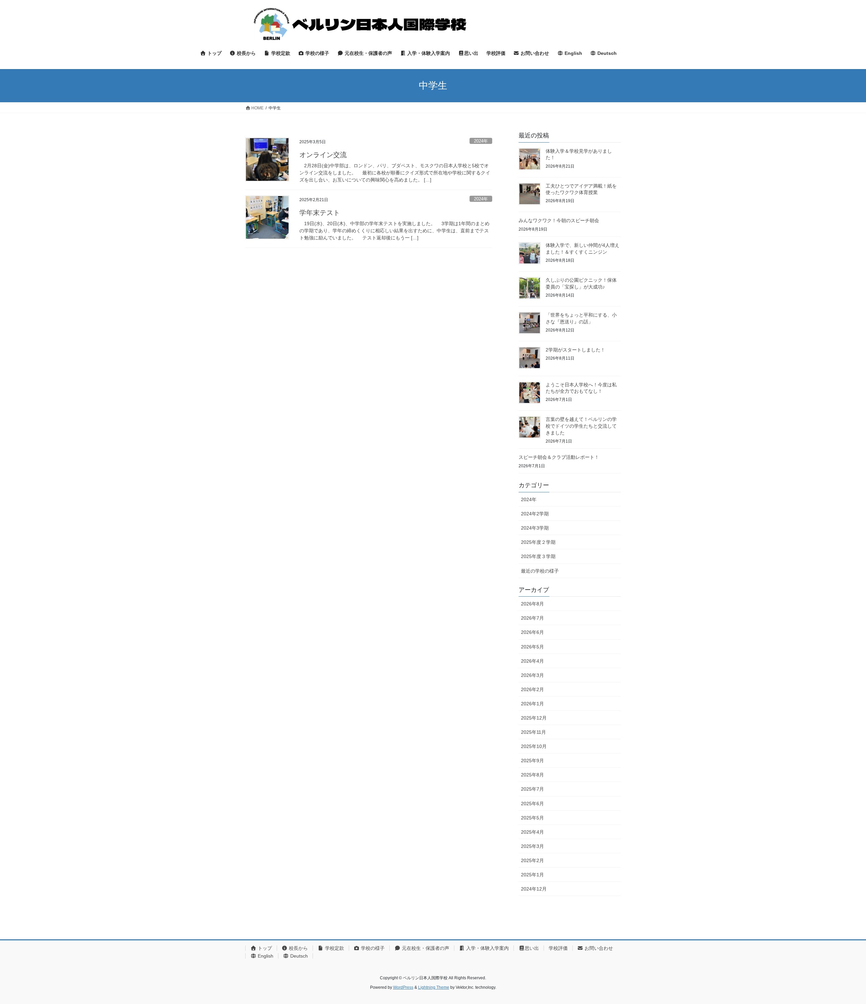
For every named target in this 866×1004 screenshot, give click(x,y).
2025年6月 (532, 803)
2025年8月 (532, 774)
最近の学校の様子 (540, 571)
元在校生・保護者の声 (425, 948)
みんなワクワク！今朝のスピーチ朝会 (559, 220)
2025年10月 (534, 746)
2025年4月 (532, 832)
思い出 (532, 948)
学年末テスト (319, 212)
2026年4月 (532, 661)
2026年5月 (532, 646)
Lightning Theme (433, 987)
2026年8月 (532, 603)
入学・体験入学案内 (487, 948)
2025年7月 (532, 789)
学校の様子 (372, 948)
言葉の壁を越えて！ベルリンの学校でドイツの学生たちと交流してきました (581, 425)
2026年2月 (532, 689)
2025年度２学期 (538, 542)
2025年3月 (532, 846)
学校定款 (334, 948)
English (264, 956)
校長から (298, 948)
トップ (264, 948)
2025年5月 (532, 817)
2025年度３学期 (538, 556)
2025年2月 (532, 860)
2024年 (481, 141)
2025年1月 (532, 874)
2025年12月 (534, 718)
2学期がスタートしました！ (575, 350)
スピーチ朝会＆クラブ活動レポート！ (559, 457)
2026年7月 (532, 618)
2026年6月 (532, 632)
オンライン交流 (323, 154)
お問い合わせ (598, 948)
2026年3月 (532, 675)
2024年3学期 (535, 528)
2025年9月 (532, 760)
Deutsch (298, 956)
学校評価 (558, 948)
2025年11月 (533, 732)
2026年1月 (532, 703)
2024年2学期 (535, 513)
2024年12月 (534, 889)
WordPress (403, 987)
